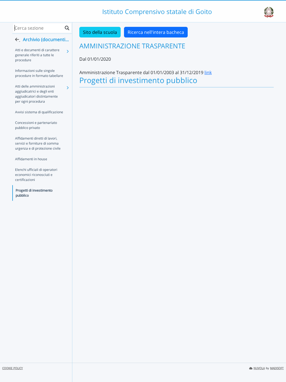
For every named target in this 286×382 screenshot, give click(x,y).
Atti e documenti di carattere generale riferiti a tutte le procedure (37, 55)
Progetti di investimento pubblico (34, 193)
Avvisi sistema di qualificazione (39, 112)
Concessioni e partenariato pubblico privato (36, 125)
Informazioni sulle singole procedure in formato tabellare (39, 73)
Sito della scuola (100, 32)
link (208, 72)
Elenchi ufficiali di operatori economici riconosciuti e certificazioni (36, 174)
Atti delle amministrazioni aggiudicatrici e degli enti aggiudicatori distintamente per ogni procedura (36, 94)
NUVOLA (259, 368)
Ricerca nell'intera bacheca (156, 32)
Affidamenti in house (31, 159)
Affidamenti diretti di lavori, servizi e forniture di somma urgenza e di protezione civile (38, 143)
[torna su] (274, 365)
